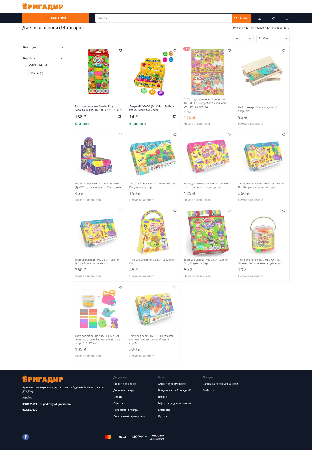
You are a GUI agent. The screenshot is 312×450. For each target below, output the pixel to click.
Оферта (118, 403)
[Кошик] (287, 18)
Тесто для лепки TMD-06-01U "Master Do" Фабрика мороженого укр (261, 185)
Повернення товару (125, 409)
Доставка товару (123, 390)
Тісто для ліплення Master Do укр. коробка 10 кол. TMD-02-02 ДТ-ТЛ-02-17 (99, 108)
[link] (35, 65)
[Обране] (273, 18)
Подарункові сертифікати (129, 416)
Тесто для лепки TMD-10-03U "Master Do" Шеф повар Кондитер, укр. (207, 185)
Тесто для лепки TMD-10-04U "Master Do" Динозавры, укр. (152, 185)
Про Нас (163, 416)
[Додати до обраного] (120, 50)
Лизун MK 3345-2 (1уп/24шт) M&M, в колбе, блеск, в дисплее (151, 108)
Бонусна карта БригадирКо (175, 390)
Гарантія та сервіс (124, 383)
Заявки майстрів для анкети (220, 383)
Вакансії (163, 396)
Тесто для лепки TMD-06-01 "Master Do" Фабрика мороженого (97, 261)
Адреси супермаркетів (172, 383)
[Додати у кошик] (119, 116)
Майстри (208, 390)
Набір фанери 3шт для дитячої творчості (257, 109)
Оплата (118, 396)
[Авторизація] (259, 18)
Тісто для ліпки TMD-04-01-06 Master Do (152, 261)
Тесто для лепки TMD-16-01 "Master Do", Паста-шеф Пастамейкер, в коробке (151, 339)
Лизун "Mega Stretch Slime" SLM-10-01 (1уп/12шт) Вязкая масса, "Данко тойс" (99, 185)
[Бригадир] (42, 6)
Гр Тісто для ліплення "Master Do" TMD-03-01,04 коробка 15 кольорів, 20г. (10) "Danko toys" (205, 103)
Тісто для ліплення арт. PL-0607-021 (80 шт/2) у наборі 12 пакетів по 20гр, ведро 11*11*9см (98, 339)
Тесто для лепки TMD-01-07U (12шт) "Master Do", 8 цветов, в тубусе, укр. (260, 261)
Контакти (164, 409)
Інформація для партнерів (174, 403)
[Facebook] (25, 437)
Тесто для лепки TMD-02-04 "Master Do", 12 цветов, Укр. (206, 261)
